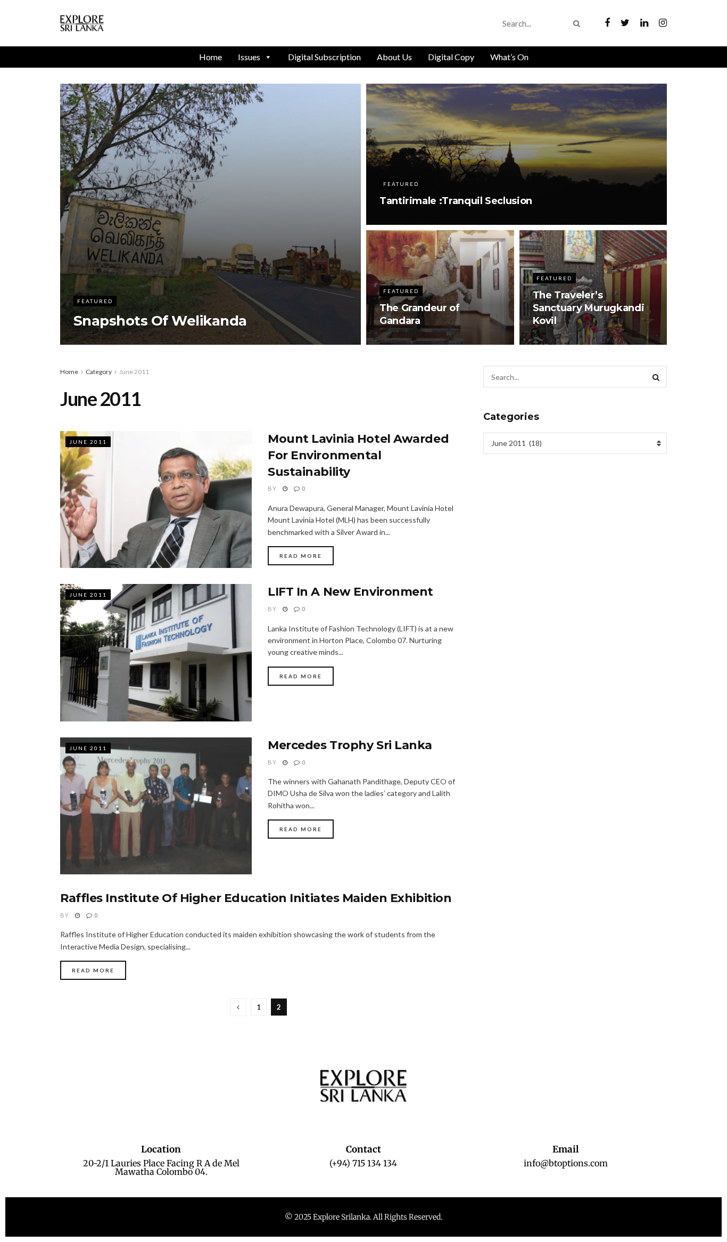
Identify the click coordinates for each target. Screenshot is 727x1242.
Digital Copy (451, 57)
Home (210, 57)
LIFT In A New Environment (350, 592)
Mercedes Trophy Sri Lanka (350, 745)
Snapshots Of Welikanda (160, 320)
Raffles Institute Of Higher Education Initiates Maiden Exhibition (255, 898)
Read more (300, 556)
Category (99, 372)
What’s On (509, 57)
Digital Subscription (324, 57)
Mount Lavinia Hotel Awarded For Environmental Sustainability (358, 455)
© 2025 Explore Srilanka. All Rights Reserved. (363, 1217)
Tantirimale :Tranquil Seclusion (455, 201)
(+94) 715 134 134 (363, 1163)
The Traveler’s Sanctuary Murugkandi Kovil (589, 308)
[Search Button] (579, 23)
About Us (394, 57)
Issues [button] (249, 57)
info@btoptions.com (566, 1163)
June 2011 (134, 372)
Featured (95, 301)
